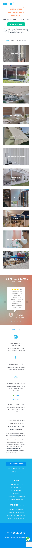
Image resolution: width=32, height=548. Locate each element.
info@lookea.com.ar (16, 472)
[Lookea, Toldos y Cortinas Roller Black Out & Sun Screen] (8, 3)
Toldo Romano (16, 490)
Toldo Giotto (16, 493)
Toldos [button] (24, 41)
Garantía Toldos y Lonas (16, 499)
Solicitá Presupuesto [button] (16, 464)
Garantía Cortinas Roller (16, 518)
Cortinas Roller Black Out (16, 512)
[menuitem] (7, 41)
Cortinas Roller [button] (16, 41)
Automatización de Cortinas (17, 515)
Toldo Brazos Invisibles (16, 484)
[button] (28, 3)
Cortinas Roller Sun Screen (16, 509)
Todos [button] (7, 41)
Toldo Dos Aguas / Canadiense (16, 496)
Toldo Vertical (16, 487)
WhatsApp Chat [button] (16, 24)
